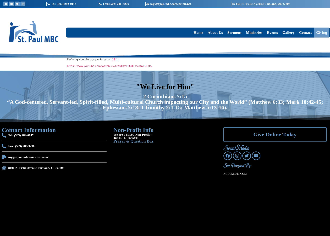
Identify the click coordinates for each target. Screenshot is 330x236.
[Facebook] (5, 4)
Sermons (234, 32)
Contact (305, 32)
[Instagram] (22, 4)
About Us (215, 32)
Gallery (288, 32)
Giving (321, 32)
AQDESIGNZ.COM (235, 173)
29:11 (115, 59)
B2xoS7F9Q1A (142, 66)
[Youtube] (11, 4)
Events (272, 32)
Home (198, 32)
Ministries (254, 32)
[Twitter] (17, 4)
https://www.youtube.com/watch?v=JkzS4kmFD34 (100, 66)
